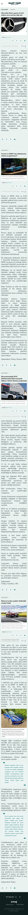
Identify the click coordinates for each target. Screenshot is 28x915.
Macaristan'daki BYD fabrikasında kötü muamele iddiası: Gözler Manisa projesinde (14, 377)
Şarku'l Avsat (9, 181)
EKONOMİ (4, 8)
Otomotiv (12, 8)
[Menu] (1, 3)
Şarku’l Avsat (8, 36)
